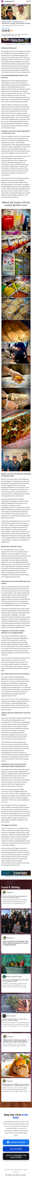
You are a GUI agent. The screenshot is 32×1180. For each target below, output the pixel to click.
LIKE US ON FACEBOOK (16, 1149)
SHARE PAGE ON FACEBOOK (17, 1142)
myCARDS (16, 876)
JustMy (15, 44)
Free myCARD (22, 44)
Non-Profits (28, 876)
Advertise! (21, 876)
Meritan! (29, 44)
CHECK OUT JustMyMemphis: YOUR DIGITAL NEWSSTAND (16, 1156)
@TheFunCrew (8, 876)
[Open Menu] (30, 1)
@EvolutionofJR (6, 28)
